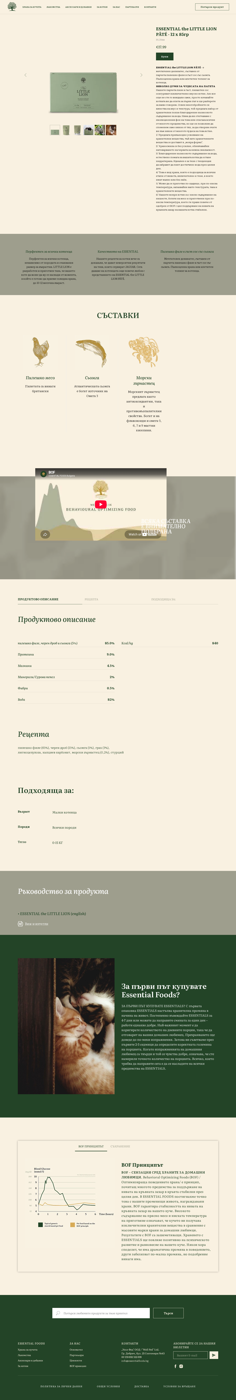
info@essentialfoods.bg (134, 1360)
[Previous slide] (25, 75)
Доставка (141, 1386)
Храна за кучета (27, 1349)
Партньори (77, 1355)
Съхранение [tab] (120, 1146)
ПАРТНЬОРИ (132, 7)
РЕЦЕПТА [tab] (91, 599)
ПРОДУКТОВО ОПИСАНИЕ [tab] (38, 599)
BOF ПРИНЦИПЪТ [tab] (91, 1146)
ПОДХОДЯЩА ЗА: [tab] (163, 599)
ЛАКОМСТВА (53, 7)
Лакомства (24, 1355)
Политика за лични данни (61, 1386)
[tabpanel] (118, 1211)
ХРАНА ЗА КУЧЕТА (31, 7)
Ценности (76, 1360)
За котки (23, 1366)
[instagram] (181, 1366)
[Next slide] (141, 75)
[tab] (137, 1146)
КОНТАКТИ (150, 7)
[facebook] (175, 1366)
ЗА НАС (116, 7)
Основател (76, 1349)
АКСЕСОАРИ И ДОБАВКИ (78, 7)
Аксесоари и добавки (30, 1360)
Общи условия (108, 1386)
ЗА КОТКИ (102, 7)
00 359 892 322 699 (131, 1357)
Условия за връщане (179, 1386)
